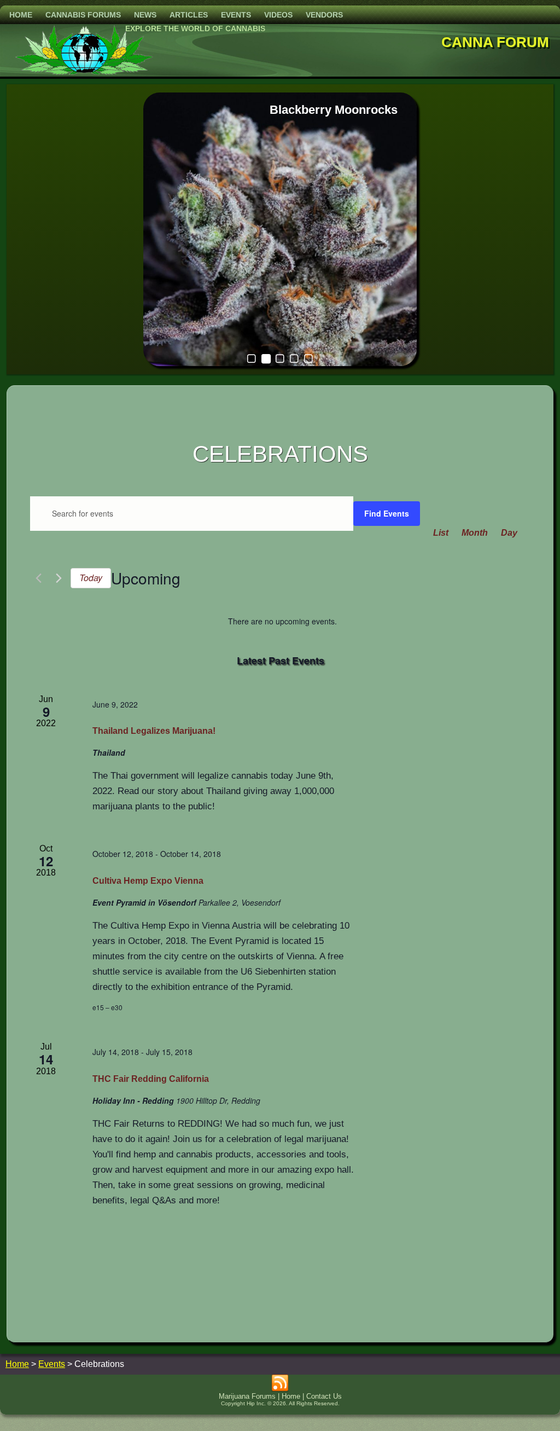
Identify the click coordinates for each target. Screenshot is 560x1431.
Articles (189, 14)
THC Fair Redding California (150, 1079)
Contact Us (324, 1396)
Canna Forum (495, 42)
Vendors (324, 14)
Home (20, 14)
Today (90, 577)
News (145, 14)
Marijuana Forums (247, 1396)
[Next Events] (59, 578)
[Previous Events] (39, 578)
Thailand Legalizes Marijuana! (153, 730)
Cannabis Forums (83, 14)
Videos (278, 14)
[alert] (282, 621)
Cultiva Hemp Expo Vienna (147, 880)
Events (236, 14)
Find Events (386, 513)
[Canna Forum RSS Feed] (280, 1383)
